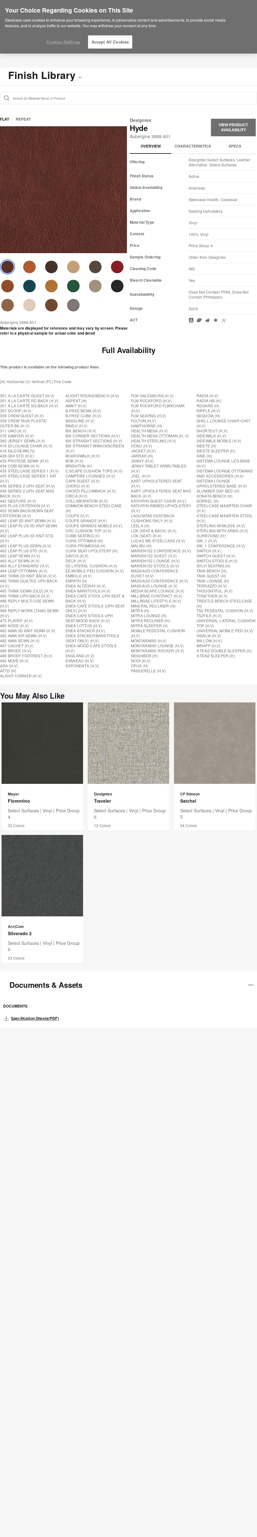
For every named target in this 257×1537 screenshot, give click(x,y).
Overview (151, 146)
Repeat (23, 119)
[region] (128, 27)
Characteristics (193, 146)
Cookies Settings (63, 42)
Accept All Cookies (110, 42)
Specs (234, 146)
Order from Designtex (207, 257)
